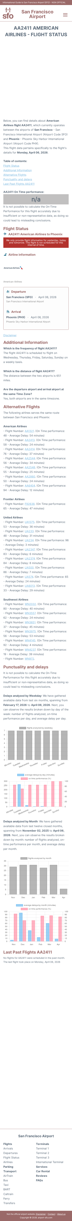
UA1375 (29, 522)
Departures (10, 1153)
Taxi (6, 1184)
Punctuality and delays (17, 179)
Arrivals (8, 1148)
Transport (9, 1171)
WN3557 (30, 613)
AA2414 (29, 449)
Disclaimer (41, 1214)
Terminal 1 (42, 1148)
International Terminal (49, 1162)
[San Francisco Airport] (8, 13)
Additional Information (17, 170)
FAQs (39, 1180)
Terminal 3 (42, 1157)
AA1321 (29, 431)
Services (41, 1166)
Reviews (41, 1175)
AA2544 (30, 458)
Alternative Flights (14, 174)
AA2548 (30, 467)
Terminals (42, 1144)
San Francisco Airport (37, 14)
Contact (51, 1214)
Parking (8, 1166)
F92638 (30, 504)
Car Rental (43, 1171)
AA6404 (30, 485)
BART (6, 1189)
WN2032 (30, 604)
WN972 (29, 658)
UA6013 (30, 585)
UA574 (29, 576)
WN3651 (30, 622)
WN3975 (30, 631)
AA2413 (30, 440)
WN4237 (30, 649)
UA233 (29, 531)
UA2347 (30, 549)
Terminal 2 (42, 1153)
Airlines (8, 1162)
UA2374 (30, 558)
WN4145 (30, 640)
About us (61, 1214)
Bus (5, 1180)
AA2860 (30, 476)
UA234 (29, 540)
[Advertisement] (36, 79)
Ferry (6, 1198)
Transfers (9, 1203)
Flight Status (11, 165)
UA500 (29, 567)
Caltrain (8, 1194)
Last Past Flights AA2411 (18, 183)
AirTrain (8, 1175)
